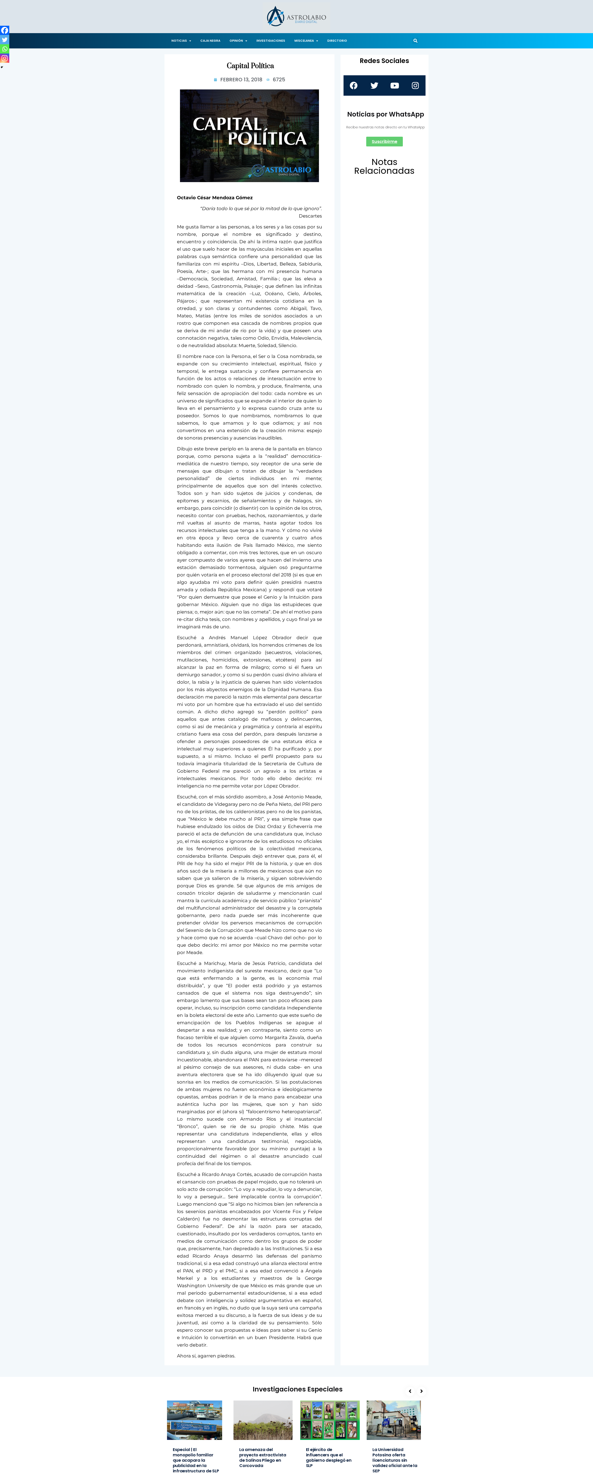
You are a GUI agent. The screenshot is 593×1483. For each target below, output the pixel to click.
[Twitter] (4, 39)
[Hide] (2, 67)
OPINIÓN (236, 40)
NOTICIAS (179, 40)
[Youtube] (395, 85)
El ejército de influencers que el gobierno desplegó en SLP (329, 1457)
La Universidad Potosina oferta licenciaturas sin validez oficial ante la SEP (394, 1460)
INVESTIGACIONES (270, 40)
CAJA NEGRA (210, 40)
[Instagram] (4, 58)
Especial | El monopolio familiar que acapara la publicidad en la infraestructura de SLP (196, 1460)
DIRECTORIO (337, 40)
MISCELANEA (304, 40)
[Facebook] (4, 30)
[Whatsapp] (4, 49)
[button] (415, 41)
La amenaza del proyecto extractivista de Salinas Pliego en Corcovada (262, 1457)
